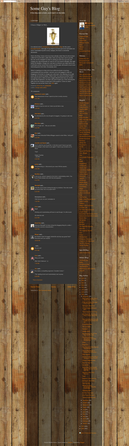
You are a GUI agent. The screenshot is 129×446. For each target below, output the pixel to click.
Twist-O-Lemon (83, 201)
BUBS (81, 161)
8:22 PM (37, 217)
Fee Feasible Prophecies (86, 157)
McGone (37, 104)
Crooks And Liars (84, 58)
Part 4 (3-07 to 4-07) (85, 80)
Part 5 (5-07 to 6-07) (85, 82)
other (52, 47)
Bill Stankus (82, 220)
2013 (83, 283)
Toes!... (84, 376)
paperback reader (40, 94)
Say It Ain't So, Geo (84, 130)
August (85, 407)
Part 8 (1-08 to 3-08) (85, 89)
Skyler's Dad (82, 167)
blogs (61, 47)
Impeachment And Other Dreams (88, 216)
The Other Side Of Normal (86, 209)
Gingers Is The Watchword (86, 241)
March (85, 418)
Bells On (81, 111)
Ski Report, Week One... (89, 380)
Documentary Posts (84, 51)
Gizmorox (82, 140)
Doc (80, 149)
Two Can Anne (83, 113)
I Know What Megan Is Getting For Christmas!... (89, 351)
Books (81, 49)
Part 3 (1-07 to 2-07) (85, 78)
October (85, 402)
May (84, 414)
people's (56, 47)
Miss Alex (37, 123)
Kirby (80, 195)
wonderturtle (82, 165)
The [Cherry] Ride (84, 264)
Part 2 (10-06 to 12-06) (85, 76)
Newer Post (35, 287)
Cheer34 (81, 270)
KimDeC (81, 222)
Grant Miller (82, 105)
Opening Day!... (86, 383)
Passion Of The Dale (85, 151)
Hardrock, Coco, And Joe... (89, 378)
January (85, 423)
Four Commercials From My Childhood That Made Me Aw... (90, 321)
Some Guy (38, 223)
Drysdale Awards (36, 48)
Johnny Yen (82, 142)
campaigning (45, 47)
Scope (81, 234)
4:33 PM (37, 137)
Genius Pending (83, 245)
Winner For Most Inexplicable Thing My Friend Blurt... (89, 387)
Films (80, 44)
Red (36, 133)
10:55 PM (37, 240)
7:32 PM (37, 201)
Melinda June (83, 172)
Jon (36, 268)
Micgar (37, 234)
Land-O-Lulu (82, 121)
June (84, 412)
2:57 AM (37, 250)
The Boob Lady (83, 260)
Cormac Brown (83, 174)
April (84, 416)
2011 (82, 287)
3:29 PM (37, 108)
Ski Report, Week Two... (89, 305)
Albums (81, 47)
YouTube (81, 38)
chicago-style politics (41, 87)
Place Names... (86, 354)
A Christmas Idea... (87, 324)
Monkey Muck (83, 182)
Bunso (81, 262)
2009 (83, 292)
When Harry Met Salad (85, 119)
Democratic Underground (86, 62)
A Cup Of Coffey (83, 117)
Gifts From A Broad (84, 193)
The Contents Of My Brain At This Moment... (90, 347)
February (85, 421)
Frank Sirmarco (83, 107)
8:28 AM (37, 276)
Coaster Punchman (84, 138)
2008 (83, 294)
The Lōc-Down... (87, 326)
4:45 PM (37, 168)
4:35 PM (37, 159)
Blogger (82, 442)
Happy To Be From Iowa (86, 205)
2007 (83, 426)
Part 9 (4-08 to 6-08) (85, 91)
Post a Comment (37, 280)
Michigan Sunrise (84, 42)
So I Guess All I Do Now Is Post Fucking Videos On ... (89, 315)
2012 (83, 285)
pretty (36, 164)
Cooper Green (83, 211)
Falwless (81, 203)
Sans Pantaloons (84, 134)
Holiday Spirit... (86, 331)
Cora (36, 206)
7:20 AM (37, 263)
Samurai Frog (83, 184)
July (84, 409)
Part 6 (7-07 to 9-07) (85, 85)
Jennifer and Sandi (40, 143)
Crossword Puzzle (84, 60)
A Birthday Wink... (87, 390)
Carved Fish (82, 40)
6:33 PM (37, 191)
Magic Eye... (85, 344)
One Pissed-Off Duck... (88, 395)
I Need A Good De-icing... (89, 397)
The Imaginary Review (85, 230)
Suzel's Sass (82, 218)
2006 (83, 428)
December (86, 296)
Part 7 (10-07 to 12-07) (85, 87)
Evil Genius (82, 180)
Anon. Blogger (83, 153)
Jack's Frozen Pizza (84, 252)
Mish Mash (82, 128)
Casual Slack (83, 126)
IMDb (80, 65)
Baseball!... (85, 329)
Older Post (71, 287)
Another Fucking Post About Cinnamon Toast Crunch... (90, 357)
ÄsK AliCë (38, 113)
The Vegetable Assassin (86, 226)
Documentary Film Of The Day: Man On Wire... (89, 334)
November (86, 400)
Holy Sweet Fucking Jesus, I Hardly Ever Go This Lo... (90, 299)
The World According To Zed (87, 136)
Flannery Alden (83, 109)
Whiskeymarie (83, 237)
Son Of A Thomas (84, 243)
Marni (81, 115)
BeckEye (37, 174)
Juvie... (84, 342)
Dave (80, 155)
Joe (80, 159)
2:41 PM (37, 98)
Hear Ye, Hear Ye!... (87, 362)
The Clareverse (83, 266)
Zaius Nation (82, 186)
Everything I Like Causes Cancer (88, 213)
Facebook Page (83, 36)
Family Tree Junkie (84, 132)
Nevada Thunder (84, 103)
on (50, 47)
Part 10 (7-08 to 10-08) (85, 93)
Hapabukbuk (82, 163)
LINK (52, 83)
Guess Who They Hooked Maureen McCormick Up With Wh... (89, 369)
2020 (83, 278)
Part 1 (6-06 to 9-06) (85, 74)
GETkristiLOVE (83, 124)
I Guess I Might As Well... (89, 360)
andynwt (70, 442)
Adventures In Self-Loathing (87, 268)
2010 (83, 289)
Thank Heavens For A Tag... (90, 311)
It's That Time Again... (88, 393)
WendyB (37, 185)
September (86, 405)
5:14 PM (37, 180)
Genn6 (81, 147)
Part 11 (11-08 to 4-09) (85, 95)
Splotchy (81, 178)
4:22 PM (37, 118)
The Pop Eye (83, 197)
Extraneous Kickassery (85, 239)
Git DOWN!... (86, 365)
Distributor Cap (83, 190)
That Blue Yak (83, 207)
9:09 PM (37, 229)
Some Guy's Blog (45, 8)
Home (53, 287)
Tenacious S (82, 144)
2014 (83, 280)
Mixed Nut (82, 176)
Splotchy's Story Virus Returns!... (88, 373)
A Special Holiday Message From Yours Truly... (89, 302)
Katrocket (82, 228)
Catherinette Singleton (85, 170)
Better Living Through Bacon (87, 199)
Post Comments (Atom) (44, 290)
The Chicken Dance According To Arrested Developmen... (89, 339)
